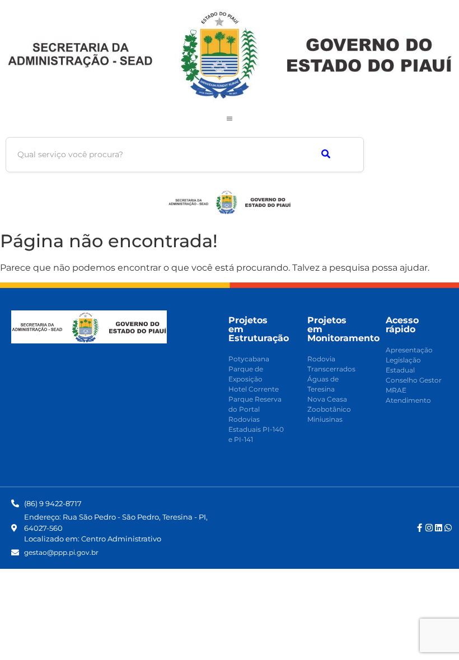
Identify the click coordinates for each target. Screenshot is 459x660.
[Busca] (325, 154)
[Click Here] (229, 118)
